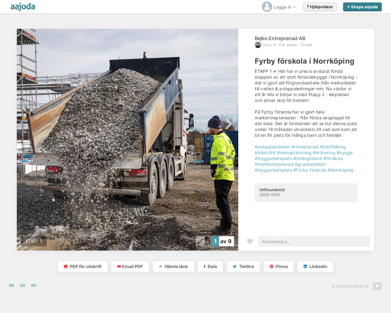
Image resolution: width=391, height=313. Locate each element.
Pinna (281, 266)
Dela (212, 266)
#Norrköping (340, 170)
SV (22, 285)
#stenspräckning (294, 152)
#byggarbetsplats (273, 158)
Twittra (246, 266)
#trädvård (265, 152)
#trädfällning (333, 146)
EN (11, 285)
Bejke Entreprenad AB (280, 38)
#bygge (345, 152)
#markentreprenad (274, 164)
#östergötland (307, 158)
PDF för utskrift (85, 266)
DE (33, 285)
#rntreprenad (305, 146)
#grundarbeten (310, 164)
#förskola (333, 158)
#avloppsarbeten (272, 146)
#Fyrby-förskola (309, 170)
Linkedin (318, 266)
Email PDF (132, 266)
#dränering (324, 152)
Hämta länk (176, 266)
